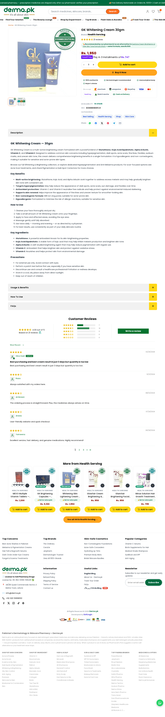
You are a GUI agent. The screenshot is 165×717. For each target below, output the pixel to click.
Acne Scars (6, 659)
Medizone (115, 707)
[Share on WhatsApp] (89, 123)
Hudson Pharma (117, 686)
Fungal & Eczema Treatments (15, 558)
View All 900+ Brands (52, 558)
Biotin (31, 680)
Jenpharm (47, 551)
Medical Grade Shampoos (136, 551)
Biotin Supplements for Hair (137, 547)
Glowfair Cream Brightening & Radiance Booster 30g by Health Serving (95, 495)
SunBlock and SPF (132, 555)
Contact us (48, 588)
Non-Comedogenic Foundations (98, 544)
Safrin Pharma (117, 674)
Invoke (113, 701)
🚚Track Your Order (140, 19)
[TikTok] (18, 603)
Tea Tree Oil (33, 683)
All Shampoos (62, 665)
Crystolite (115, 671)
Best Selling (88, 116)
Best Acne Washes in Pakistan (15, 544)
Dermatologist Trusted (53, 555)
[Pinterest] (23, 603)
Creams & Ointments (147, 659)
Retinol (32, 665)
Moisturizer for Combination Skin (13, 684)
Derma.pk (93, 611)
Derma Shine (116, 689)
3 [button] (83, 449)
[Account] (147, 11)
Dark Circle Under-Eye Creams (15, 555)
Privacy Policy (49, 573)
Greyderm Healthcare (119, 704)
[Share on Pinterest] (108, 123)
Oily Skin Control (8, 671)
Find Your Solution (17, 19)
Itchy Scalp (61, 674)
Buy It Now (120, 72)
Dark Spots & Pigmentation (12, 665)
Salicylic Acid (34, 662)
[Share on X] (102, 123)
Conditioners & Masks (65, 680)
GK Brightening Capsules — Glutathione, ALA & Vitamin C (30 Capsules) (44, 495)
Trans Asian (116, 695)
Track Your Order (91, 581)
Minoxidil (60, 659)
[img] (16, 352)
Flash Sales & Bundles (113, 19)
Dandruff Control (63, 668)
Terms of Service (50, 584)
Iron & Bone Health (146, 671)
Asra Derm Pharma (118, 692)
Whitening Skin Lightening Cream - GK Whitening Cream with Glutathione (70, 495)
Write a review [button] (133, 331)
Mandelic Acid (35, 671)
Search (112, 11)
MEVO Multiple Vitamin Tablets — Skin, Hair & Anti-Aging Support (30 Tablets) (19, 495)
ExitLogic (88, 614)
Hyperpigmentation (87, 164)
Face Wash (88, 668)
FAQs (13, 306)
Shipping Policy (49, 581)
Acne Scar (15, 168)
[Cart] (159, 11)
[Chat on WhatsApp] (159, 702)
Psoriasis (5, 677)
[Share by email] (120, 123)
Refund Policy (49, 577)
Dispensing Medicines (147, 662)
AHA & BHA (33, 689)
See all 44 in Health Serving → (82, 519)
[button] (87, 39)
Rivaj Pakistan (116, 662)
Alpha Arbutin (34, 668)
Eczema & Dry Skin (9, 662)
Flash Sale (143, 674)
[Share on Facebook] (95, 123)
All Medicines (144, 656)
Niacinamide (34, 659)
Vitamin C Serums (133, 544)
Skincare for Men (8, 680)
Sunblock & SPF (90, 656)
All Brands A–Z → (118, 710)
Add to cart (129, 64)
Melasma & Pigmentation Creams (17, 547)
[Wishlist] (153, 11)
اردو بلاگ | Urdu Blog (95, 588)
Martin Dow (115, 665)
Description (17, 132)
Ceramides (33, 674)
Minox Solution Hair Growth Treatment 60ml (145, 495)
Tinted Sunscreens (91, 662)
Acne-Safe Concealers (94, 547)
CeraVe (46, 547)
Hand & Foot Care (91, 677)
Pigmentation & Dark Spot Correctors (59, 168)
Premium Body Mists (93, 555)
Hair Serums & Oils (64, 677)
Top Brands (91, 19)
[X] (8, 603)
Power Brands (116, 656)
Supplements (144, 665)
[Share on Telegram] (114, 123)
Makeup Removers (91, 674)
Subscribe (153, 582)
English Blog (90, 573)
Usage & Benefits (20, 287)
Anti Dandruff (62, 671)
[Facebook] (3, 603)
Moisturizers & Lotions (92, 665)
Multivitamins (144, 668)
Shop (118, 116)
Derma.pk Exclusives (147, 680)
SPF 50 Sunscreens (91, 659)
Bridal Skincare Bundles (94, 558)
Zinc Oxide (33, 695)
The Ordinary (49, 544)
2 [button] (79, 449)
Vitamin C (33, 656)
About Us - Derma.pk (93, 577)
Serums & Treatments (92, 671)
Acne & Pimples (8, 656)
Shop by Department (70, 19)
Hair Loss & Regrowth (65, 656)
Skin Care (129, 116)
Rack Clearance (145, 677)
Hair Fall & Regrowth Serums (14, 551)
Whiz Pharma (116, 677)
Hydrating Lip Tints (92, 551)
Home (10, 25)
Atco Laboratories (118, 668)
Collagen (33, 677)
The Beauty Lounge (44, 19)
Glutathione (34, 686)
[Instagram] (13, 603)
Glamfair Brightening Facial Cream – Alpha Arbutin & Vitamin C (120, 495)
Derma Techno (117, 683)
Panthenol (33, 692)
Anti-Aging (129, 558)
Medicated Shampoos (66, 662)
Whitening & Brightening (36, 164)
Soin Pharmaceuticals (120, 698)
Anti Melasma (107, 164)
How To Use (17, 296)
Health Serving (96, 34)
